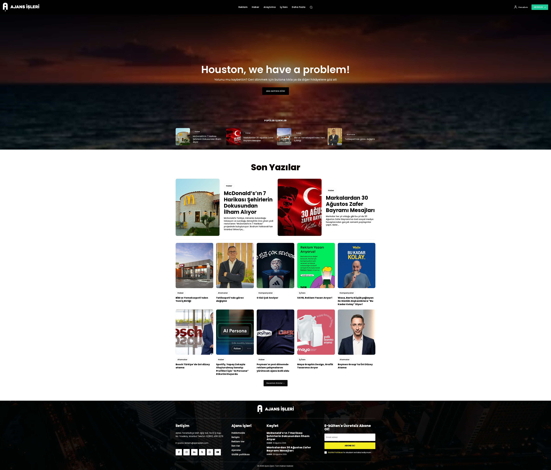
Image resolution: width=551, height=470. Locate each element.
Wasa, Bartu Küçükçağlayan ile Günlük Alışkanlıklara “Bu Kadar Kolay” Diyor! (356, 301)
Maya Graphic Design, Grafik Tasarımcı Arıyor (315, 366)
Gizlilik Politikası (335, 452)
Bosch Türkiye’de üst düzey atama (193, 366)
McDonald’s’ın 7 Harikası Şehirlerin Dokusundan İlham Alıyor (207, 139)
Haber (197, 131)
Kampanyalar (266, 293)
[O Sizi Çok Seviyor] (275, 265)
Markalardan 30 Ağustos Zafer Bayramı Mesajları (258, 139)
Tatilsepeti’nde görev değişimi (360, 139)
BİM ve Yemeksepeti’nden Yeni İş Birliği (309, 139)
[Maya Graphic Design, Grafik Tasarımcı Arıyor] (316, 332)
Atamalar (351, 134)
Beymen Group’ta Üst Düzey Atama (355, 366)
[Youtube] (218, 452)
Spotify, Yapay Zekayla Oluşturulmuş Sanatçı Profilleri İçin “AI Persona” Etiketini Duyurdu (232, 369)
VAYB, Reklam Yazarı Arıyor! (314, 297)
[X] (202, 452)
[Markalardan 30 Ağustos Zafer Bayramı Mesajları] (233, 136)
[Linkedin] (194, 452)
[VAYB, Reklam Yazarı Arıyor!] (316, 265)
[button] (311, 7)
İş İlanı (302, 293)
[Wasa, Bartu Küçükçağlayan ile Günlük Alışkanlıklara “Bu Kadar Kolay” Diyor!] (356, 265)
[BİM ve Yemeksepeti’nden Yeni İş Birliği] (284, 136)
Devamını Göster (274, 383)
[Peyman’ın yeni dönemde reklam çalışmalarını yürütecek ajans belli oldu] (275, 332)
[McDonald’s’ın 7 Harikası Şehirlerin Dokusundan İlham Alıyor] (183, 136)
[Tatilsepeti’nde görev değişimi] (335, 136)
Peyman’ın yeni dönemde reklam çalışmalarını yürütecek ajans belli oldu (273, 368)
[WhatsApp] (210, 452)
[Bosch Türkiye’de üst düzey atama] (194, 332)
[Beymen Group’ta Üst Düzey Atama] (356, 332)
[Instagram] (186, 452)
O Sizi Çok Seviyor (267, 297)
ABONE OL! (350, 445)
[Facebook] (179, 452)
